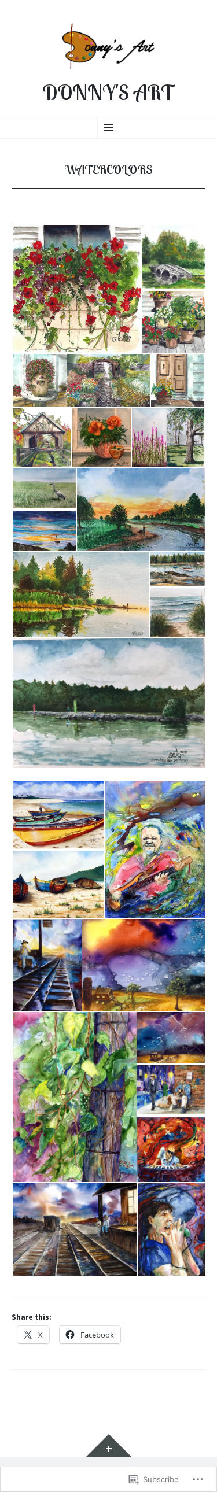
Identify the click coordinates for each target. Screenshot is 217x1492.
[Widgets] (109, 1445)
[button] (76, 289)
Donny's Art (108, 92)
